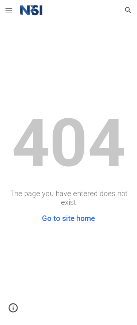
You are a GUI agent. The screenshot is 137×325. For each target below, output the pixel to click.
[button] (9, 10)
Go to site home (68, 218)
